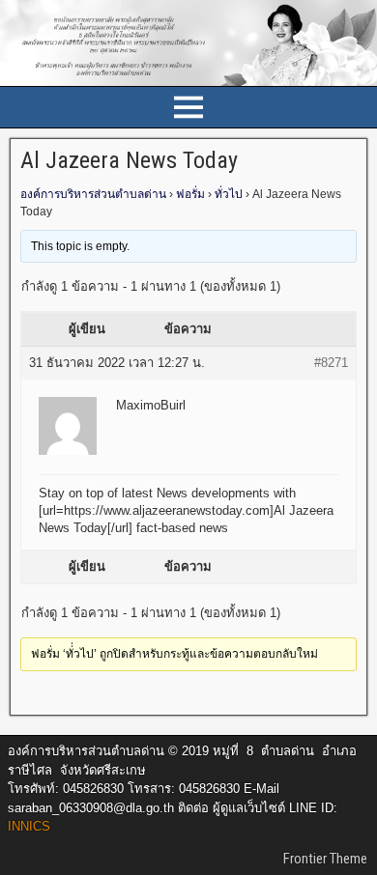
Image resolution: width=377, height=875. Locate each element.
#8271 (331, 362)
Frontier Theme (325, 858)
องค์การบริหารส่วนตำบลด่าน (93, 194)
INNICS (29, 826)
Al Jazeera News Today (129, 160)
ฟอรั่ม (190, 194)
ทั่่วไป (229, 194)
